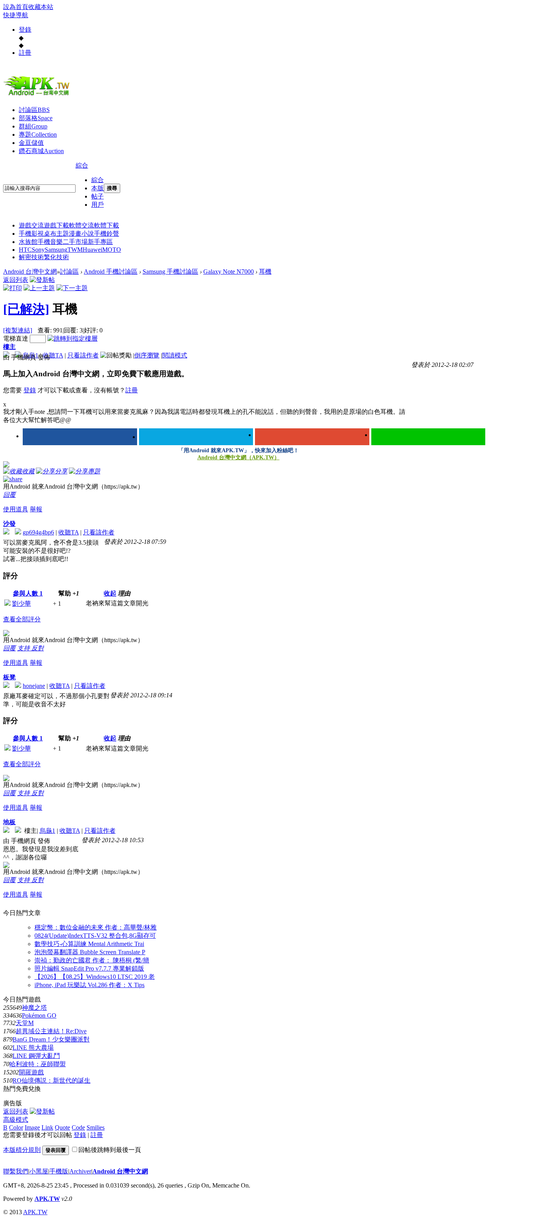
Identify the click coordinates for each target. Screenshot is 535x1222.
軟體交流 (81, 225)
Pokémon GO (39, 1015)
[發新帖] (42, 279)
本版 (97, 188)
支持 (24, 648)
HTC (25, 249)
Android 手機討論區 (110, 271)
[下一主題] (72, 288)
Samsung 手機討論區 (170, 271)
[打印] (12, 288)
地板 (9, 822)
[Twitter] (196, 436)
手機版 (58, 1171)
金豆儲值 (31, 142)
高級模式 (15, 1119)
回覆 (9, 494)
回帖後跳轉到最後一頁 (109, 1149)
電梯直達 (15, 338)
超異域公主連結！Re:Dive (51, 1031)
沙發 (9, 523)
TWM (75, 249)
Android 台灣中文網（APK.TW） (238, 457)
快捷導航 (15, 15)
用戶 (97, 204)
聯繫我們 (15, 1171)
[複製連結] (17, 330)
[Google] (312, 436)
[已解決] (26, 309)
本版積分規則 (22, 1149)
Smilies (96, 1127)
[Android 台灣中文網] (38, 95)
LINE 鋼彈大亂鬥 (36, 1055)
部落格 (35, 118)
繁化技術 (56, 257)
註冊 (25, 52)
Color (16, 1127)
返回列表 (15, 279)
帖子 (97, 196)
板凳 (9, 677)
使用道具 (15, 509)
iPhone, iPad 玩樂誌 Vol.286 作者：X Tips (89, 985)
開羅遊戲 (31, 1072)
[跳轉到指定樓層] (72, 338)
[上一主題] (39, 288)
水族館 (28, 241)
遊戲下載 (56, 225)
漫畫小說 (81, 233)
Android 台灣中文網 (30, 271)
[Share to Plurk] (12, 478)
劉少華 (21, 603)
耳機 (265, 271)
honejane (34, 685)
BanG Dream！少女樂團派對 (51, 1039)
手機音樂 (50, 241)
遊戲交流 (31, 225)
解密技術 (31, 257)
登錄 (25, 29)
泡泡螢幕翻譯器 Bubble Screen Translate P (89, 952)
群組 (33, 126)
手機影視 (31, 233)
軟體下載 (106, 225)
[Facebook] (80, 436)
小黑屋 (38, 1171)
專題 (38, 134)
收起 (110, 593)
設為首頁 (15, 7)
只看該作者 (83, 355)
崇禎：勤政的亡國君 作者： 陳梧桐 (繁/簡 (91, 960)
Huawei (92, 249)
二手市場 (75, 241)
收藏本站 (40, 7)
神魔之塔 (34, 1007)
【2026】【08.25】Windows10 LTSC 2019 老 (94, 976)
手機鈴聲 (106, 233)
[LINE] (428, 436)
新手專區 (100, 241)
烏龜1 (47, 830)
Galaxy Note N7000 (228, 271)
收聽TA (53, 355)
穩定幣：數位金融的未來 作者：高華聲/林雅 (95, 927)
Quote (62, 1127)
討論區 (34, 109)
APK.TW (47, 1198)
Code (78, 1127)
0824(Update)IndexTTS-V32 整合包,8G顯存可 (95, 935)
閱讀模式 (174, 355)
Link (47, 1127)
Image (32, 1127)
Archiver (80, 1171)
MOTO (111, 249)
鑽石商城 (41, 151)
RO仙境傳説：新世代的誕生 (51, 1080)
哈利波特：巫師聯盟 (37, 1064)
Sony (38, 249)
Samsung (56, 249)
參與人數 (28, 593)
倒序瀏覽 (146, 355)
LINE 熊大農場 (33, 1047)
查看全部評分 (22, 619)
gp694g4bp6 (38, 532)
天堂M (25, 1023)
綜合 (82, 165)
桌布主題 (56, 233)
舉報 (36, 509)
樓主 (9, 346)
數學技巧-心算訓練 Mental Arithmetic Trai (89, 943)
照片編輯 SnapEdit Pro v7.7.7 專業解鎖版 (89, 968)
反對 (37, 648)
